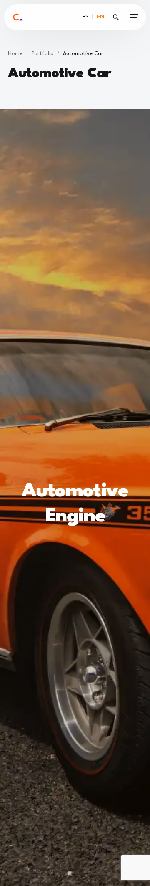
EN (101, 17)
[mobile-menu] (132, 17)
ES (85, 17)
